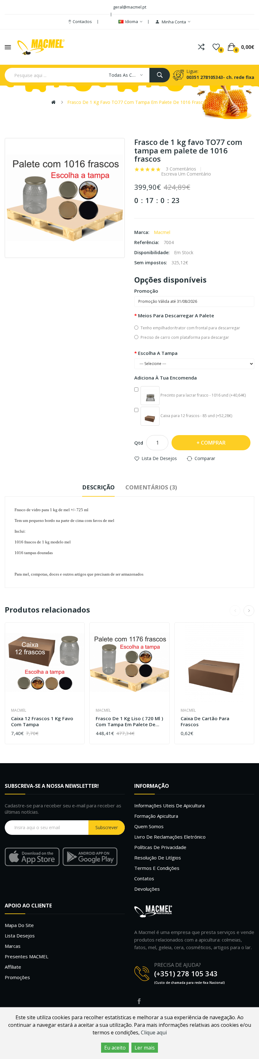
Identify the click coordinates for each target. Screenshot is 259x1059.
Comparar (205, 458)
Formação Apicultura (156, 816)
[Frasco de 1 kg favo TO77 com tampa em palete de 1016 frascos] (65, 198)
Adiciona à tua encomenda (165, 377)
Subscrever (106, 827)
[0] (216, 47)
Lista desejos (20, 935)
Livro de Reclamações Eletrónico (170, 837)
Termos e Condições (156, 868)
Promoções (17, 977)
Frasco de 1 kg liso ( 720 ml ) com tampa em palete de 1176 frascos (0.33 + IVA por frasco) (129, 721)
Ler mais (145, 1047)
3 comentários (181, 168)
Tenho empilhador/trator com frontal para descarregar (190, 328)
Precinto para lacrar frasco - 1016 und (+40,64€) (203, 395)
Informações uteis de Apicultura (169, 805)
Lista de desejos (159, 458)
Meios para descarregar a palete (176, 315)
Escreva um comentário (186, 173)
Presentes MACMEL (26, 956)
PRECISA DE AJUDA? (177, 964)
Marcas (13, 946)
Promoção (146, 291)
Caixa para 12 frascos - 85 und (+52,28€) (196, 415)
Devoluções (147, 889)
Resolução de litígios (157, 857)
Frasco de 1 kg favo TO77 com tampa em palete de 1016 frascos (137, 102)
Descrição (98, 487)
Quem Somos (149, 826)
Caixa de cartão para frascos (205, 721)
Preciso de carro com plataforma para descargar (185, 337)
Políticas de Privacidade (160, 847)
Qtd (138, 443)
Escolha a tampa (158, 353)
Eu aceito (115, 1047)
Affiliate (13, 967)
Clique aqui (154, 1032)
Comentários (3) (151, 487)
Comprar (213, 442)
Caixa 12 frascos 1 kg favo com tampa (42, 721)
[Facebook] (139, 1001)
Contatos (144, 878)
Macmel (162, 232)
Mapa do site (19, 925)
